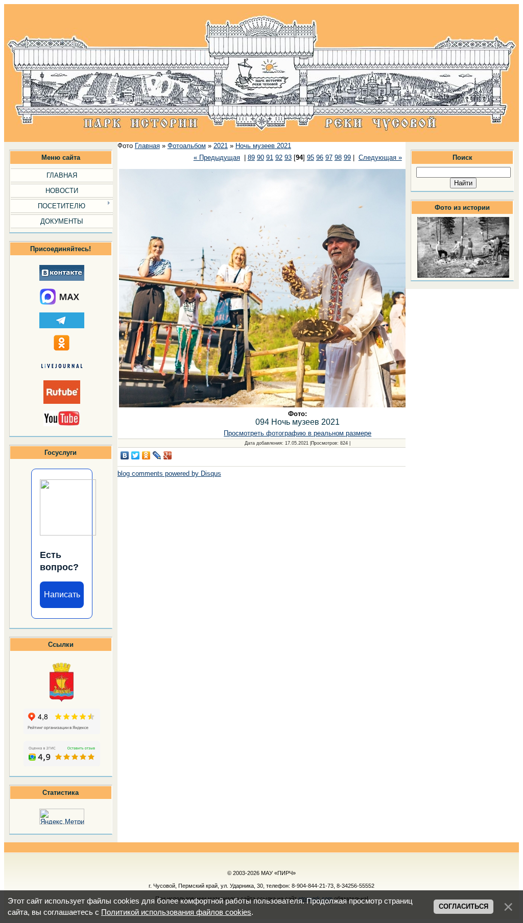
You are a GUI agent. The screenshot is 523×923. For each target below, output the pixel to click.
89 (251, 157)
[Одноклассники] (146, 455)
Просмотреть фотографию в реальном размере (297, 433)
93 (288, 157)
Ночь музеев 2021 (263, 146)
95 (310, 157)
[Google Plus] (167, 455)
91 (269, 157)
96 (319, 157)
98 (338, 157)
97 (328, 157)
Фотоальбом (187, 146)
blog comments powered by (169, 473)
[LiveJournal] (157, 455)
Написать (62, 594)
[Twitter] (135, 455)
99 (347, 157)
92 (278, 157)
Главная (147, 146)
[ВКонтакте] (125, 455)
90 (260, 157)
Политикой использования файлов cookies (176, 912)
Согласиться (463, 906)
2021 (220, 146)
